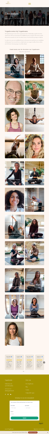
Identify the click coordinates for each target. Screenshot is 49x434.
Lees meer (18, 74)
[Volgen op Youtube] (11, 394)
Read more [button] (8, 367)
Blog (27, 386)
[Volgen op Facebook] (5, 394)
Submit (24, 418)
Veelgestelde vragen (30, 392)
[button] (5, 362)
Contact (27, 389)
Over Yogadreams (29, 383)
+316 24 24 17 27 (8, 388)
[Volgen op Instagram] (8, 394)
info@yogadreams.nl (9, 390)
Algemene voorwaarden (39, 429)
